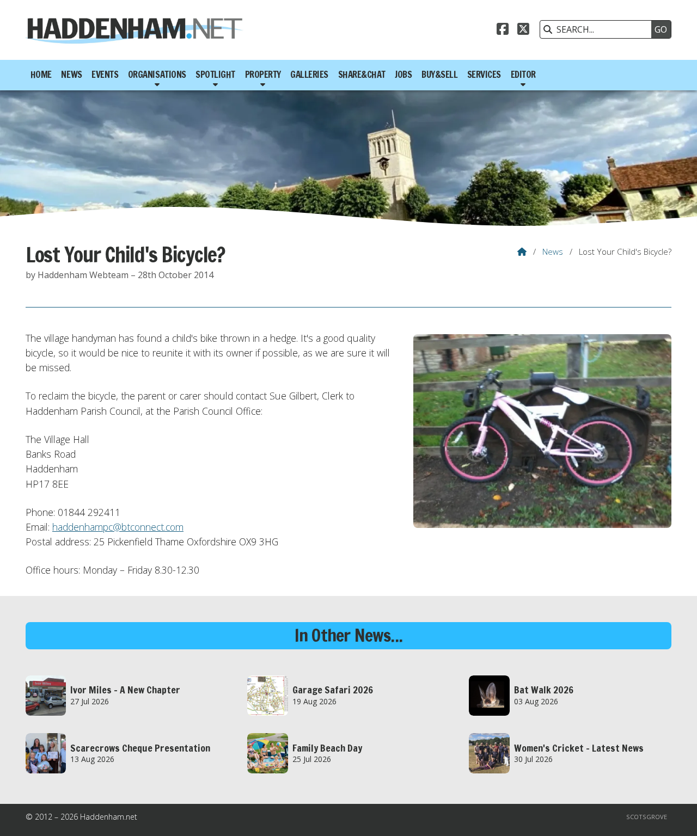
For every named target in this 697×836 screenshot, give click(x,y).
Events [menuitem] (104, 74)
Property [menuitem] (263, 74)
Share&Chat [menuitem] (362, 74)
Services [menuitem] (484, 74)
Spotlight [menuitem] (215, 74)
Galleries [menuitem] (309, 74)
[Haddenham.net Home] (134, 30)
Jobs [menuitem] (403, 74)
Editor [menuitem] (523, 74)
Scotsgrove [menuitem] (646, 817)
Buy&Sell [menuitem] (439, 74)
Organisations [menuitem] (157, 74)
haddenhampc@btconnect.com (118, 526)
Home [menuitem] (41, 74)
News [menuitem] (71, 74)
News (552, 251)
